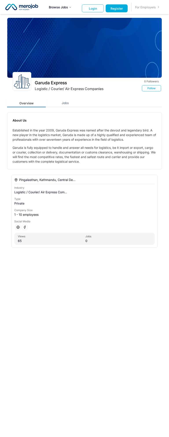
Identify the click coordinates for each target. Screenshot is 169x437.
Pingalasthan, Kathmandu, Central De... (47, 180)
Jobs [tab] (65, 103)
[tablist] (84, 103)
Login (93, 8)
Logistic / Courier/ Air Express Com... (40, 192)
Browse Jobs (58, 7)
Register (116, 8)
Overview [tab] (26, 103)
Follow (151, 88)
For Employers (145, 7)
